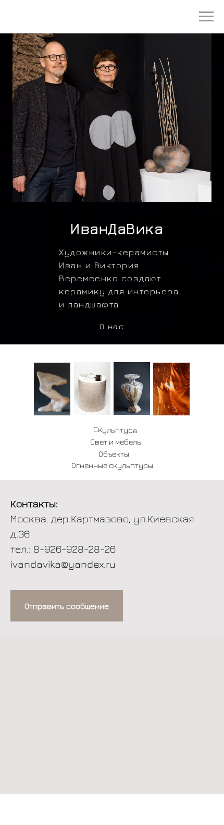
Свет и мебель (115, 441)
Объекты (113, 453)
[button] (66, 605)
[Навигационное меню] (206, 16)
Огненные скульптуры (112, 465)
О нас (112, 326)
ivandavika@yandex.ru (63, 564)
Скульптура (115, 429)
